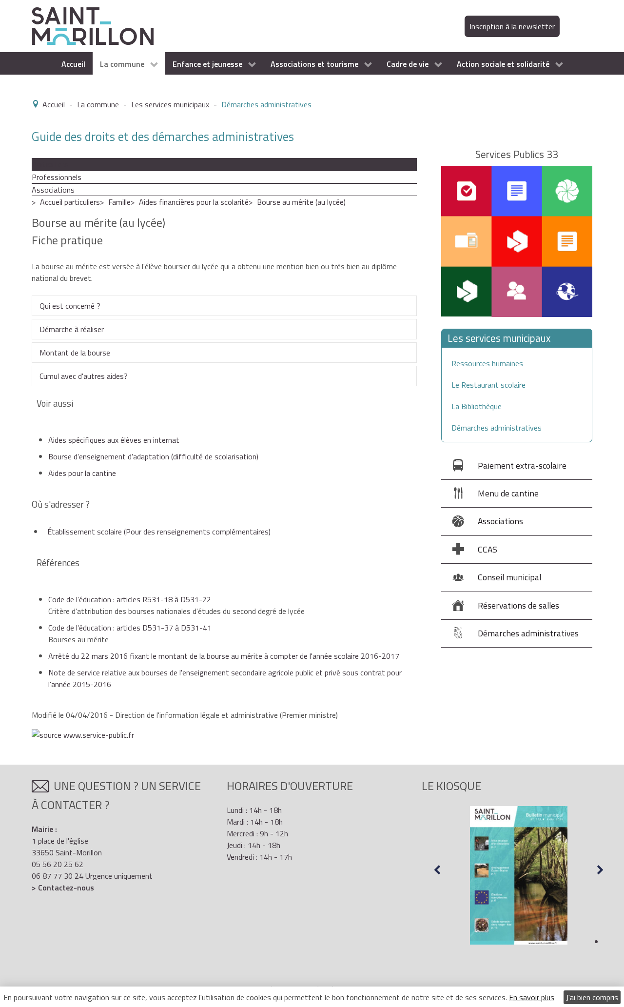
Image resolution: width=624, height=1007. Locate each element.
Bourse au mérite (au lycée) (301, 202)
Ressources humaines (487, 363)
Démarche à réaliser (71, 329)
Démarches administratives (496, 428)
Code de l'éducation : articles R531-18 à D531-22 (129, 599)
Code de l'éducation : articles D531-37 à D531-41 (130, 627)
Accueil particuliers (70, 202)
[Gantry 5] (93, 25)
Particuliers (50, 164)
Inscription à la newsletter (512, 26)
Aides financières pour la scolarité (194, 202)
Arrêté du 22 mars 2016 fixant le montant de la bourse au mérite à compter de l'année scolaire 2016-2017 (223, 656)
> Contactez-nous (63, 887)
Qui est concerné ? (69, 306)
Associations (53, 190)
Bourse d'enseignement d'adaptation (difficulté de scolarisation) (153, 456)
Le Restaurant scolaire (488, 385)
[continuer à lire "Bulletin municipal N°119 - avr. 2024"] (518, 875)
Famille (119, 202)
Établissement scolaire (159, 531)
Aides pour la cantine (82, 473)
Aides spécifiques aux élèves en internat (113, 440)
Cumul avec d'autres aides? (83, 376)
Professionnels (56, 177)
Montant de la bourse (74, 352)
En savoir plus (531, 997)
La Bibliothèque (476, 406)
